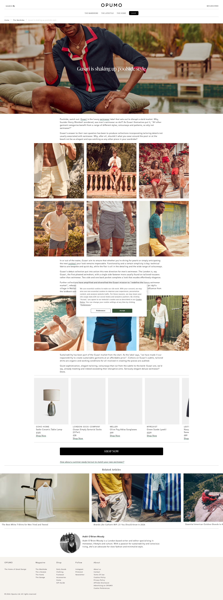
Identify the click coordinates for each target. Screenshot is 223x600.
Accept (122, 311)
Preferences (100, 311)
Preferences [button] (86, 305)
